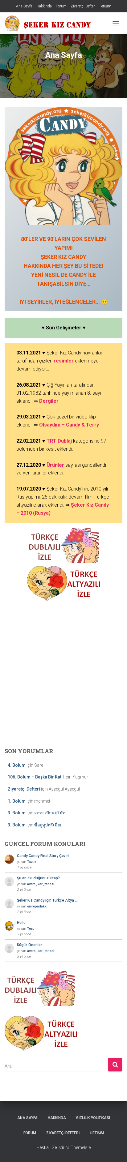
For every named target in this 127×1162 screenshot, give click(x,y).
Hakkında (44, 6)
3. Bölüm (17, 812)
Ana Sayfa (24, 6)
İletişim (105, 6)
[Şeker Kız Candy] (50, 23)
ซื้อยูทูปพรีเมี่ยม (48, 824)
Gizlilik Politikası (93, 1118)
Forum (61, 6)
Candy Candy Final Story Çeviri (43, 856)
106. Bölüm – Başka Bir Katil (36, 776)
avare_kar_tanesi (40, 884)
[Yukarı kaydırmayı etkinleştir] (115, 1149)
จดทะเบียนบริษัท (49, 812)
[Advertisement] (63, 673)
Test (30, 929)
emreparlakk (37, 906)
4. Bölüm (17, 765)
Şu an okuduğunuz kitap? (38, 878)
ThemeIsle (81, 1147)
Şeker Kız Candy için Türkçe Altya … (47, 900)
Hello (21, 922)
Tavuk (31, 862)
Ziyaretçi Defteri (83, 6)
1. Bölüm (17, 801)
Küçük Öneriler (29, 945)
